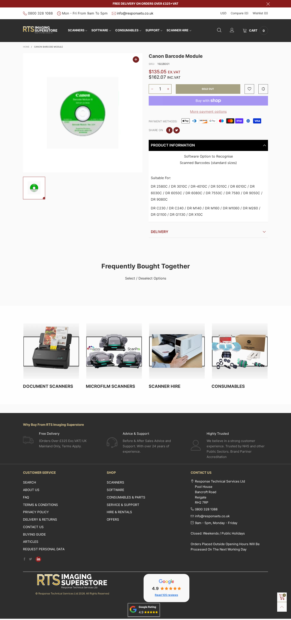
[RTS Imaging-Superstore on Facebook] (24, 559)
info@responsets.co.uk (135, 13)
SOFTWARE (99, 30)
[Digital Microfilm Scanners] (114, 351)
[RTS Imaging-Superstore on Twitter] (30, 559)
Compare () (239, 13)
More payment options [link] (208, 111)
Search (29, 482)
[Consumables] (240, 351)
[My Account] (232, 30)
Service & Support (123, 505)
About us (31, 490)
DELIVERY (159, 232)
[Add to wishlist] (249, 89)
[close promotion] (268, 3)
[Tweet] (176, 130)
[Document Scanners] (51, 351)
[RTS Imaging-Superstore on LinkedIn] (38, 559)
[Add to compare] (263, 89)
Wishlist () (260, 13)
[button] (152, 89)
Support (153, 30)
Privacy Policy (36, 512)
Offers (113, 519)
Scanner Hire (178, 30)
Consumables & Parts (126, 497)
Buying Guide (34, 534)
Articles (30, 542)
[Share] (169, 130)
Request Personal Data (44, 549)
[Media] (136, 59)
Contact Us (33, 527)
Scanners (76, 30)
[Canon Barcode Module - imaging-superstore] (82, 112)
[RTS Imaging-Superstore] (40, 29)
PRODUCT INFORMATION (173, 145)
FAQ (26, 497)
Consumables (126, 30)
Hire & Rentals (119, 512)
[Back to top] (282, 607)
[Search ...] (219, 30)
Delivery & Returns (40, 519)
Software (115, 490)
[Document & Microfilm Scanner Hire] (177, 351)
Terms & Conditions (40, 505)
